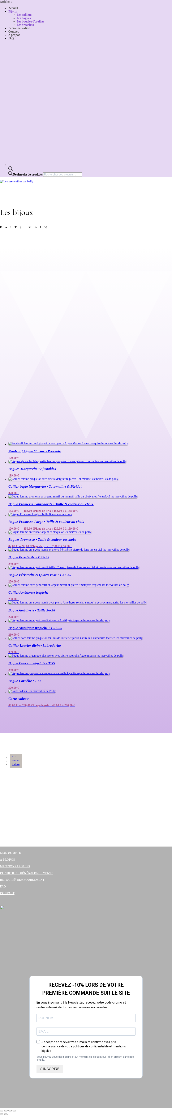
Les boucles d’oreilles (30, 21)
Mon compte (10, 853)
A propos (14, 35)
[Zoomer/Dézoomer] (1, 1110)
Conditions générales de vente (26, 873)
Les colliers (24, 14)
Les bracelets (25, 24)
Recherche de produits (28, 174)
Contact (13, 31)
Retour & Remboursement (22, 880)
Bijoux (12, 11)
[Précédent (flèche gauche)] (1, 1114)
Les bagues (24, 18)
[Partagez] (10, 1110)
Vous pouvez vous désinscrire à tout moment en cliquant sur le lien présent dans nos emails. (85, 1058)
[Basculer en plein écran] (6, 1110)
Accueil (13, 8)
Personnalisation (19, 28)
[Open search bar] (10, 169)
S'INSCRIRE (50, 1069)
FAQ (11, 38)
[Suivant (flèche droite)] (6, 1114)
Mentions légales (15, 866)
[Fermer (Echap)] (14, 1110)
